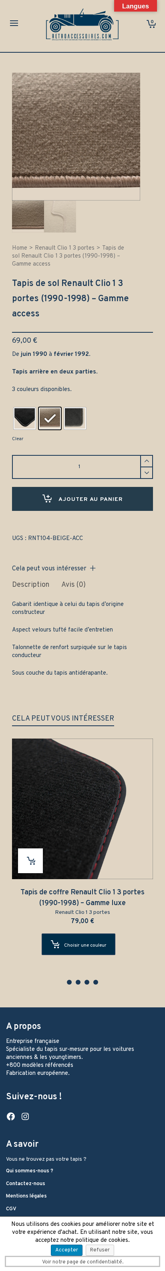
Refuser (100, 1250)
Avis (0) (73, 585)
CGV (11, 1209)
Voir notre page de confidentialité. (82, 1262)
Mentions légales (26, 1196)
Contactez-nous (25, 1184)
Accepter (66, 1250)
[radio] (25, 418)
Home (19, 248)
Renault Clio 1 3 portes (65, 248)
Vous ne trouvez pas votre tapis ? (46, 1159)
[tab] (30, 585)
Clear (17, 439)
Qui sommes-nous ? (29, 1171)
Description (30, 585)
